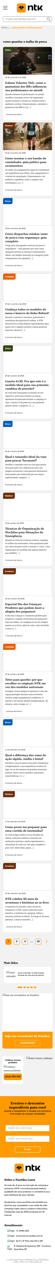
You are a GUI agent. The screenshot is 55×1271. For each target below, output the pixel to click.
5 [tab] (35, 987)
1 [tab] (20, 987)
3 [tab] (28, 987)
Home (4, 28)
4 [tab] (31, 987)
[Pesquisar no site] (48, 19)
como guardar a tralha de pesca (26, 28)
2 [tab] (24, 987)
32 (38, 941)
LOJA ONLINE (13, 1077)
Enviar (27, 1149)
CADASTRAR (27, 1043)
